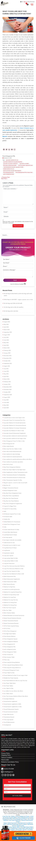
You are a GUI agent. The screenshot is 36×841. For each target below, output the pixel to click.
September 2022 (8, 332)
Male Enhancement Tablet (10, 581)
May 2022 (6, 342)
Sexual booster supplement (10, 701)
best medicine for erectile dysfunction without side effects (18, 459)
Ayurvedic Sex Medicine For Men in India (14, 430)
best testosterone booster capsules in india (13, 167)
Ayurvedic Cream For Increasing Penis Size (14, 420)
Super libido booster (8, 714)
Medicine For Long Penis (10, 597)
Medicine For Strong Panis (10, 602)
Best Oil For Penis (8, 464)
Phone (5, 266)
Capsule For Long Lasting (10, 508)
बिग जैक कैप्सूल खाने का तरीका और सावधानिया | (13, 307)
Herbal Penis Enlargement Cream (12, 524)
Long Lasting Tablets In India (11, 560)
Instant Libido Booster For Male (11, 529)
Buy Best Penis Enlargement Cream (12, 493)
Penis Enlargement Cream (20, 819)
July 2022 (6, 337)
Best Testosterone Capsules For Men (13, 480)
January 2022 (7, 353)
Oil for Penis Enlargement (10, 631)
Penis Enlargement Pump (22, 816)
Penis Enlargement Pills (9, 156)
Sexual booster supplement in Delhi (12, 704)
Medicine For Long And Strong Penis (13, 592)
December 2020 (7, 387)
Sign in (25, 1)
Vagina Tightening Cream (10, 823)
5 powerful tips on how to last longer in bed (14, 417)
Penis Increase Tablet (9, 657)
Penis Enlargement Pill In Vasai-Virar (24, 172)
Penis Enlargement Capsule (10, 639)
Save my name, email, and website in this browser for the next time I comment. (18, 222)
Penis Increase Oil (8, 654)
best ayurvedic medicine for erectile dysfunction (15, 436)
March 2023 (7, 329)
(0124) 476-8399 (9, 769)
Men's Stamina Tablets (9, 613)
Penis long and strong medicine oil (12, 667)
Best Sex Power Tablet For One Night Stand (14, 469)
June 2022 (6, 340)
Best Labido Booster (9, 446)
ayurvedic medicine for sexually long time (12, 161)
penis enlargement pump (10, 649)
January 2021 (7, 384)
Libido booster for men (9, 542)
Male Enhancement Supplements (12, 579)
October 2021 (7, 360)
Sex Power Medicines (15, 820)
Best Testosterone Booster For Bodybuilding (14, 475)
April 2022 (6, 345)
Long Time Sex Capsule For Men (12, 571)
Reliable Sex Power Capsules (11, 678)
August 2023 (7, 321)
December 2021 (7, 355)
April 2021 (6, 376)
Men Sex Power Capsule (10, 607)
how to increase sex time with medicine (12, 170)
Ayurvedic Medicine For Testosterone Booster (15, 425)
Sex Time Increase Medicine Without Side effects (16, 696)
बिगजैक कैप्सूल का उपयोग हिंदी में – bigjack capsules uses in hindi (18, 299)
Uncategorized (7, 725)
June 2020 (6, 402)
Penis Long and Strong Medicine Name (13, 665)
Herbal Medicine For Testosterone (12, 521)
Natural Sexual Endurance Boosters (12, 618)
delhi (5, 511)
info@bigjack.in (8, 772)
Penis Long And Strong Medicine (12, 662)
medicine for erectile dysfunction (12, 589)
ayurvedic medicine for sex (12, 160)
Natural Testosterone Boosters (11, 623)
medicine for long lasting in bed (11, 594)
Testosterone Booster (9, 717)
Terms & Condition (6, 757)
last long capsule (8, 537)
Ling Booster (7, 550)
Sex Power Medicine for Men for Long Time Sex (15, 680)
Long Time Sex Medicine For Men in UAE (14, 573)
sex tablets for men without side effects (13, 691)
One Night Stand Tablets (10, 633)
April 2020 (6, 407)
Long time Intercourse (9, 563)
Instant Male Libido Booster (10, 532)
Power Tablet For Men (9, 672)
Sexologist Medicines (9, 698)
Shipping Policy (6, 755)
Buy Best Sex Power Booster (11, 498)
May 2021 (6, 374)
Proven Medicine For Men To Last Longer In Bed (15, 675)
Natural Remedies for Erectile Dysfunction (14, 615)
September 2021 (8, 363)
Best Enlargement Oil (9, 443)
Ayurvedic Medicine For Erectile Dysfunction (14, 422)
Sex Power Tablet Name (10, 683)
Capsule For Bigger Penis (10, 506)
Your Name (6, 259)
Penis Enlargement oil (23, 817)
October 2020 (7, 392)
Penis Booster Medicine (9, 636)
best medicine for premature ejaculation (13, 462)
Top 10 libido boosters (9, 722)
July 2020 (6, 400)
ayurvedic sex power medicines (10, 163)
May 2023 (6, 324)
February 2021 (7, 381)
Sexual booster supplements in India (13, 706)
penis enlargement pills (8, 174)
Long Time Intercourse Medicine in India (13, 568)
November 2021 (7, 358)
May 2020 (6, 405)
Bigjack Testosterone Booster (11, 488)
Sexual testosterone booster (10, 711)
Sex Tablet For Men (8, 688)
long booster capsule (9, 553)
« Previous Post (5, 177)
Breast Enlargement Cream (10, 490)
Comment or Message (9, 270)
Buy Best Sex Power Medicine (11, 501)
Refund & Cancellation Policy (10, 762)
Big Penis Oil (7, 485)
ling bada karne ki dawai (20, 824)
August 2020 (7, 397)
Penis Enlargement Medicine (11, 641)
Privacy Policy (5, 753)
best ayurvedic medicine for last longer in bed (15, 438)
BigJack (5, 136)
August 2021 (7, 366)
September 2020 (8, 394)
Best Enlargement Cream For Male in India (14, 441)
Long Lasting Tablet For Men (11, 558)
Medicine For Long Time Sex (11, 600)
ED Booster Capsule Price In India (12, 514)
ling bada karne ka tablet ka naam (12, 545)
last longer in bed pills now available (12, 540)
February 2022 (7, 350)
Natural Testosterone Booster (11, 620)
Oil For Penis (7, 628)
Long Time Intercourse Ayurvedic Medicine (14, 566)
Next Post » (4, 178)
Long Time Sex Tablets (9, 816)
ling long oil (10, 824)
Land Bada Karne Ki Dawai (10, 534)
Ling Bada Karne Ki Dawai (10, 547)
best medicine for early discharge (12, 454)
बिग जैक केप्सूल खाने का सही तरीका (11, 311)
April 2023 (6, 327)
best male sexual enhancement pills (12, 451)
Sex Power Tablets (8, 685)
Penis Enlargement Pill (8, 172)
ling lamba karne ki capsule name (22, 825)
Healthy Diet (7, 519)
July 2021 (6, 368)
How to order (5, 759)
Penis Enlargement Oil (9, 644)
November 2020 (7, 389)
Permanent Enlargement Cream (11, 670)
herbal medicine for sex (8, 168)
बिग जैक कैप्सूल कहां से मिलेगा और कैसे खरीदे (13, 303)
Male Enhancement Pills (10, 576)
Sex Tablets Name (8, 693)
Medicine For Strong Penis (10, 605)
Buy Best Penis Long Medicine (11, 495)
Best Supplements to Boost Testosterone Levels (15, 472)
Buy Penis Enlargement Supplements (13, 503)
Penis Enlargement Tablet (10, 652)
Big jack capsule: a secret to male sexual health (15, 482)
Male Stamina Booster (9, 584)
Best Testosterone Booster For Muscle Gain (14, 477)
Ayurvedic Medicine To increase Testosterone (15, 428)
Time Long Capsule (8, 719)
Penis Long (6, 659)
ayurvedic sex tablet (24, 163)
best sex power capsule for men (25, 165)
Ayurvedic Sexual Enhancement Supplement (15, 433)
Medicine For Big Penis (9, 587)
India (5, 527)
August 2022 (7, 334)
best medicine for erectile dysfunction (13, 456)
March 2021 (7, 379)
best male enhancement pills (9, 165)
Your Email (6, 262)
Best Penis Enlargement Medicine (12, 467)
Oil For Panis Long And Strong (11, 626)
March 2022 (7, 347)
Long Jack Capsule (8, 555)
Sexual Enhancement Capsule (11, 709)
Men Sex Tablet (7, 610)
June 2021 (6, 371)
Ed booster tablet (8, 516)
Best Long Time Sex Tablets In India (13, 449)
